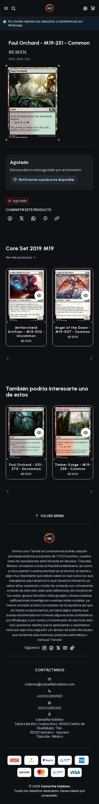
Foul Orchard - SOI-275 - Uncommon (26, 467)
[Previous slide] (9, 359)
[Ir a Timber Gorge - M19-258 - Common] (73, 432)
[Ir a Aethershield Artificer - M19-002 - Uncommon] (26, 295)
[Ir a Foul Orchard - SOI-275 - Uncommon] (26, 432)
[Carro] (93, 8)
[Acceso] (85, 8)
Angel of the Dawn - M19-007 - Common (73, 330)
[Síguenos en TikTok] (72, 647)
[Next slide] (89, 359)
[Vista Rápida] (39, 295)
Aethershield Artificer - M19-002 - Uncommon (26, 332)
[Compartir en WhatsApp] (33, 218)
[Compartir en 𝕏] (22, 218)
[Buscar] (13, 8)
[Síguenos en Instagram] (44, 647)
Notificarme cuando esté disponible (46, 180)
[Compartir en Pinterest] (45, 218)
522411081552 (49, 708)
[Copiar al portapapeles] (57, 218)
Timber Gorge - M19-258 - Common (73, 467)
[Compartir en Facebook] (10, 218)
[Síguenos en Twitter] (58, 647)
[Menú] (6, 8)
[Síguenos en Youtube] (65, 647)
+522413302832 (49, 696)
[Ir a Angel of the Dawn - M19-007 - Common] (73, 295)
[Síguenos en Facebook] (51, 647)
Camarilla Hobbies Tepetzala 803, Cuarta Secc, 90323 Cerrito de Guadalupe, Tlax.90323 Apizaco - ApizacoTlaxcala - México (49, 728)
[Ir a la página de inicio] (49, 8)
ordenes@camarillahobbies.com (49, 684)
